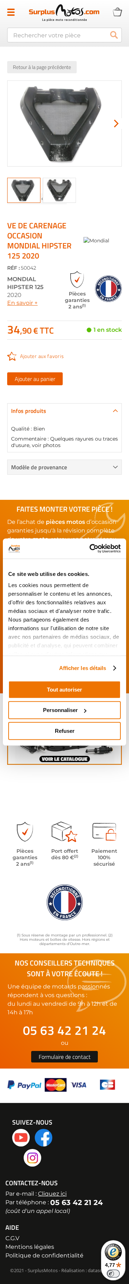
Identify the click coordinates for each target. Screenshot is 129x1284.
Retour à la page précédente (42, 67)
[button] (116, 123)
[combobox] (64, 35)
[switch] (113, 1274)
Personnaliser (60, 710)
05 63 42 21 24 (64, 1030)
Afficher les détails (82, 668)
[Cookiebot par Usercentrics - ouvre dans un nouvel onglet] (91, 548)
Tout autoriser (64, 689)
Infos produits (28, 410)
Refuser (65, 730)
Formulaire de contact (65, 1056)
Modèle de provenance (39, 467)
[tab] (64, 410)
